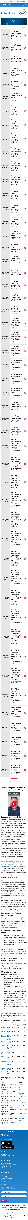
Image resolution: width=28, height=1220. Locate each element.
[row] (14, 35)
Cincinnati (3, 1045)
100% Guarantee (5, 1157)
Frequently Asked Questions (8, 1155)
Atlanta (3, 1027)
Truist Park (4, 953)
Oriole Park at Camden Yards (9, 1064)
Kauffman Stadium (9, 1068)
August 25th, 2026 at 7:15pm (16, 951)
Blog (2, 1169)
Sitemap (3, 1181)
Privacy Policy (4, 1176)
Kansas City (3, 1068)
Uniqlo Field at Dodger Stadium (9, 1037)
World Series (12, 965)
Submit (4, 1200)
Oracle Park (8, 1053)
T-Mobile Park (8, 1057)
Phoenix (3, 1072)
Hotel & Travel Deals (6, 1166)
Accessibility (4, 1180)
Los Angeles (3, 1035)
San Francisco (4, 1053)
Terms (2, 1175)
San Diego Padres (12, 866)
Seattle (3, 1056)
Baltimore (3, 1061)
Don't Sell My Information (7, 1178)
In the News (4, 1167)
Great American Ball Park (22, 1102)
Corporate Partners (6, 1163)
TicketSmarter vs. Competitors (8, 1164)
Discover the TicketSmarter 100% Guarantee (14, 1)
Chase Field (8, 1072)
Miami (3, 1042)
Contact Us (4, 1154)
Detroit (3, 1031)
